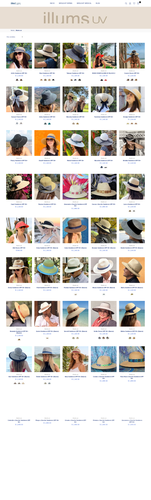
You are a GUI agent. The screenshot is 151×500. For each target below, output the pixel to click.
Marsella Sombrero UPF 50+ (104, 160)
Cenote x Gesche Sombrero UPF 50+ (103, 377)
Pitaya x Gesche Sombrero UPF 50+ (47, 420)
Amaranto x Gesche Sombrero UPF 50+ (75, 205)
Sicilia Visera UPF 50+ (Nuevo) (104, 331)
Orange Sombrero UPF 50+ (132, 117)
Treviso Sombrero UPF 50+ (104, 462)
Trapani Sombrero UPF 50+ (132, 462)
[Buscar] (126, 3)
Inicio (52, 3)
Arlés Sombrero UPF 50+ (19, 73)
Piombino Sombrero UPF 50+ (47, 462)
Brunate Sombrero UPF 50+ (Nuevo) (104, 248)
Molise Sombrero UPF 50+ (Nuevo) (132, 331)
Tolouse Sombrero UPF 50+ (75, 73)
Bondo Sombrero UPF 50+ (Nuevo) (132, 248)
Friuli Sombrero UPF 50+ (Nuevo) (47, 287)
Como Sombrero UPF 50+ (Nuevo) (75, 248)
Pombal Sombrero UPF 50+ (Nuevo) (75, 287)
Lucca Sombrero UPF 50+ (132, 204)
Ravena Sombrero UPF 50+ (47, 204)
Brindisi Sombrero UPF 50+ (132, 160)
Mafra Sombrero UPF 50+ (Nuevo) (132, 287)
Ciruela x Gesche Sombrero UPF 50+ (75, 421)
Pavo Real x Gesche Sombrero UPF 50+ (131, 377)
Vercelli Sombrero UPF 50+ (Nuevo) (75, 331)
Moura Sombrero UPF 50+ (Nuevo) (104, 287)
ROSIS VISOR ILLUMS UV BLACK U (103, 73)
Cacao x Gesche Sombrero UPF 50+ (103, 204)
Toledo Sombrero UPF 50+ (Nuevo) (47, 376)
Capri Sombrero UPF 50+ (19, 204)
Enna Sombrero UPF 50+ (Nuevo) (47, 248)
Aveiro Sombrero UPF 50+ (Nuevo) (47, 331)
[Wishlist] (134, 3)
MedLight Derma (65, 3)
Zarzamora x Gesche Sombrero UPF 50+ (132, 421)
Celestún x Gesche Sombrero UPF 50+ (19, 421)
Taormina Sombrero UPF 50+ (103, 117)
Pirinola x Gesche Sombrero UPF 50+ (103, 421)
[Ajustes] (130, 3)
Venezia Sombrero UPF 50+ (75, 462)
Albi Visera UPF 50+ (19, 248)
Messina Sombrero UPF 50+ (75, 117)
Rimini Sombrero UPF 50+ (75, 160)
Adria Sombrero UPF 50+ (47, 117)
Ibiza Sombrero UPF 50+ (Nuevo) (75, 376)
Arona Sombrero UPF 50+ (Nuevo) (19, 287)
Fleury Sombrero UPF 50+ (19, 160)
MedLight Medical (84, 3)
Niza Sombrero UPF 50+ (47, 73)
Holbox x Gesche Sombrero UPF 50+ (19, 462)
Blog (98, 3)
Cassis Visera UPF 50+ (131, 73)
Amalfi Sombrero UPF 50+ (47, 160)
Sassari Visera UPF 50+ (19, 117)
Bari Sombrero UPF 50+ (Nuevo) (19, 376)
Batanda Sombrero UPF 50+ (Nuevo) (19, 332)
